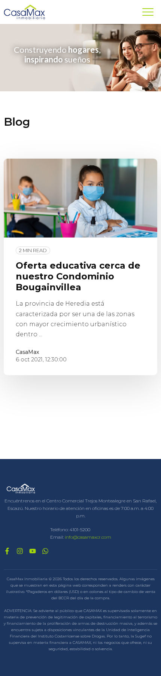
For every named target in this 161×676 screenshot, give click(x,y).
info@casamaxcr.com (88, 537)
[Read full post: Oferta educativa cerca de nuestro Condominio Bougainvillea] (80, 198)
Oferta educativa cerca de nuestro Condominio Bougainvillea (78, 276)
